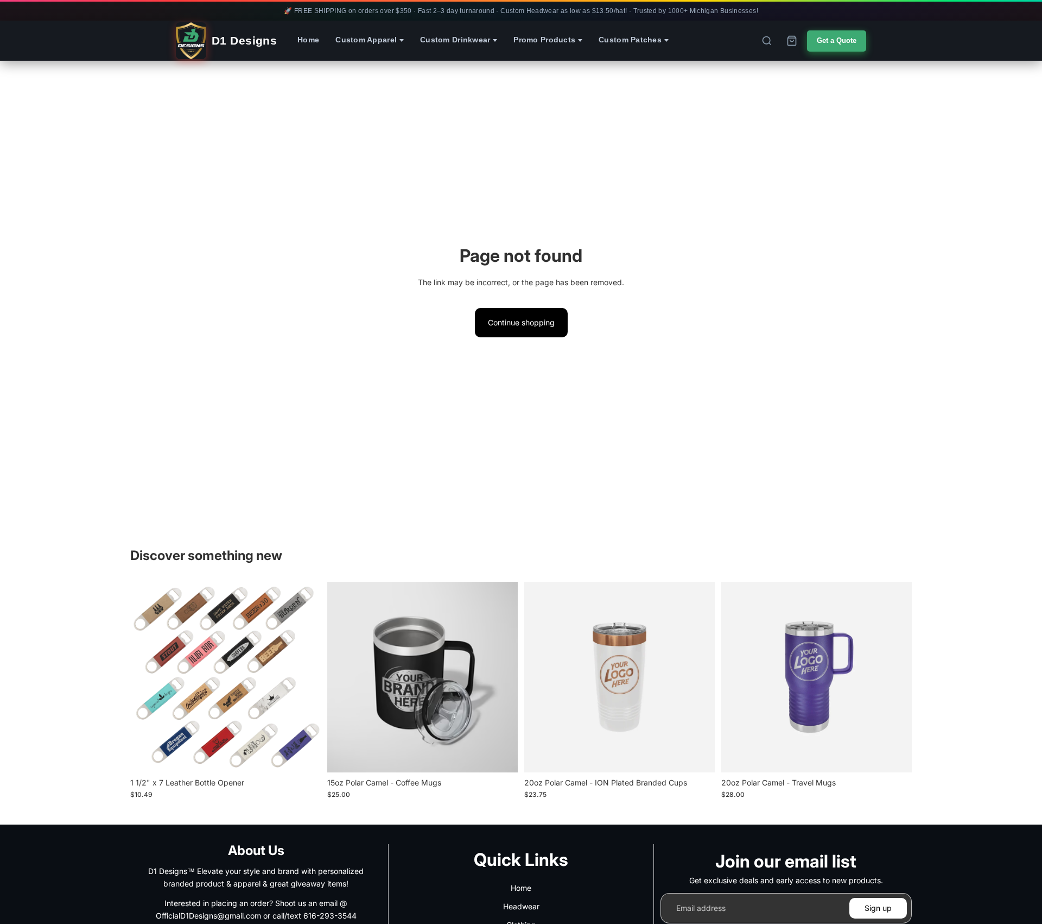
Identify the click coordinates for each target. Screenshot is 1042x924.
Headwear (521, 906)
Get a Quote (836, 40)
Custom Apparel (366, 40)
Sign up (878, 908)
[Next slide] (309, 677)
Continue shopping (521, 322)
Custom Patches (630, 40)
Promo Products (544, 40)
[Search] (767, 41)
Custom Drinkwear (455, 40)
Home (308, 40)
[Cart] (792, 41)
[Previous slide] (142, 677)
